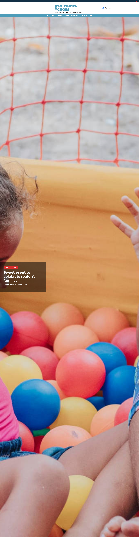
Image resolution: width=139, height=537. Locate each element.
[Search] (110, 8)
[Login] (136, 1)
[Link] (69, 9)
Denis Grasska (9, 284)
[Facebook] (103, 8)
